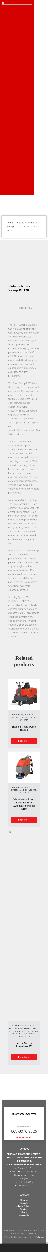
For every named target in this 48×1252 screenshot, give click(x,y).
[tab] (25, 308)
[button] (24, 1138)
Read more (24, 741)
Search (25, 1248)
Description (25, 308)
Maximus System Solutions (33, 1237)
